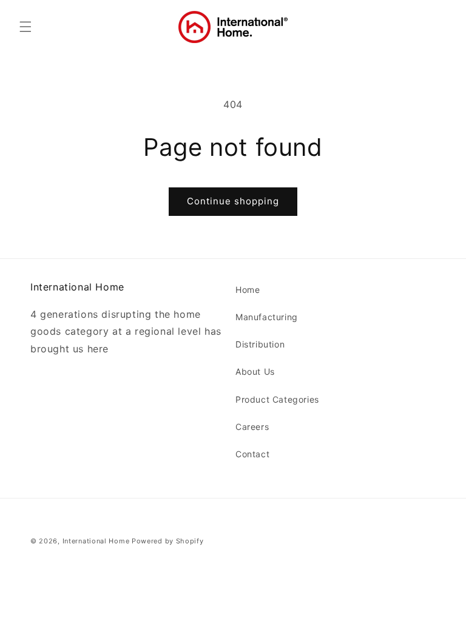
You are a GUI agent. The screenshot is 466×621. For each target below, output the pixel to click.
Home (247, 289)
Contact (252, 454)
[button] (25, 26)
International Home (96, 541)
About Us (255, 371)
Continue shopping (233, 201)
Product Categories (277, 399)
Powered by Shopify (168, 541)
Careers (252, 426)
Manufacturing (266, 317)
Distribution (260, 344)
